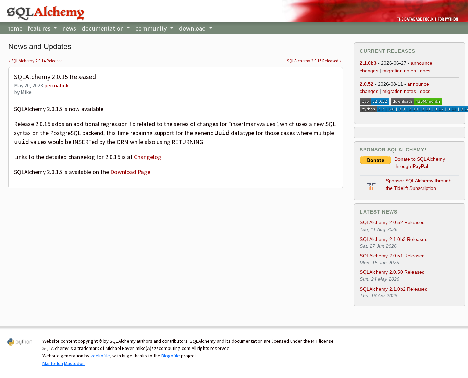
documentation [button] (103, 28)
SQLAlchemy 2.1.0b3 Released (394, 239)
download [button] (193, 28)
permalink (56, 85)
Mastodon (52, 363)
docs (425, 70)
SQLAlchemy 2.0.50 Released (392, 272)
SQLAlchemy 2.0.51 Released (392, 255)
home (14, 28)
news (69, 28)
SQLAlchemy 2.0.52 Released (392, 222)
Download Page (130, 172)
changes (369, 70)
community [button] (151, 28)
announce (421, 63)
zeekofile (100, 356)
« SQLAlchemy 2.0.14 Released (35, 60)
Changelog (147, 157)
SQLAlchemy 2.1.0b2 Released (394, 289)
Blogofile (170, 356)
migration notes (399, 70)
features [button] (40, 28)
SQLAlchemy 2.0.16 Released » (314, 60)
